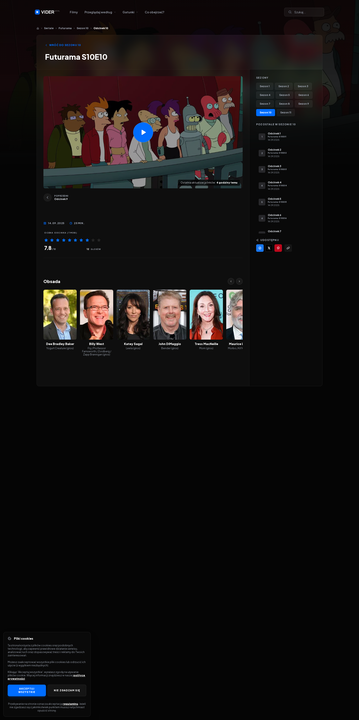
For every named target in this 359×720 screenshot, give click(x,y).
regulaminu (70, 703)
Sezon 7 (265, 103)
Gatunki (128, 12)
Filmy (74, 12)
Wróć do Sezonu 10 (65, 45)
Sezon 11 (285, 112)
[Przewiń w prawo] (239, 281)
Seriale (49, 28)
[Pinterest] (278, 248)
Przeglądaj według (98, 12)
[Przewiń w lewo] (231, 281)
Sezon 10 (83, 28)
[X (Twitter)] (269, 248)
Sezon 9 (303, 103)
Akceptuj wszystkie (27, 690)
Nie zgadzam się (67, 690)
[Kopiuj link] (288, 248)
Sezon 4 (265, 95)
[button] (143, 132)
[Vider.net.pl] (47, 12)
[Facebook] (260, 248)
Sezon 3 (303, 86)
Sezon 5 (284, 95)
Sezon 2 (283, 86)
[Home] (38, 28)
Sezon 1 (265, 86)
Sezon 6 (303, 95)
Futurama (65, 28)
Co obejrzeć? (154, 12)
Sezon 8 (284, 103)
